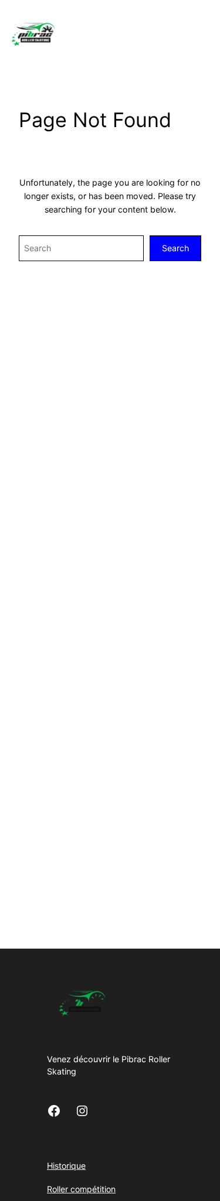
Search (175, 248)
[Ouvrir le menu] (213, 33)
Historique (66, 1166)
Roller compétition (81, 1189)
